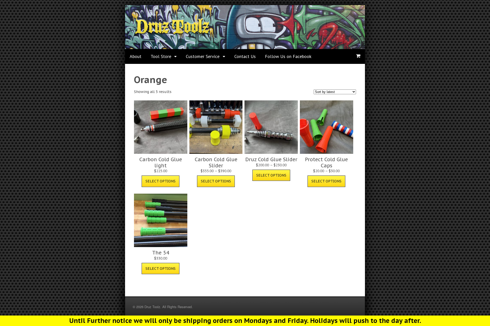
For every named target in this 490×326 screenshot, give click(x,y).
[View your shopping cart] (358, 56)
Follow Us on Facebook (288, 56)
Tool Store (161, 56)
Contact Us (245, 56)
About (135, 56)
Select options (160, 181)
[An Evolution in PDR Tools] (172, 33)
